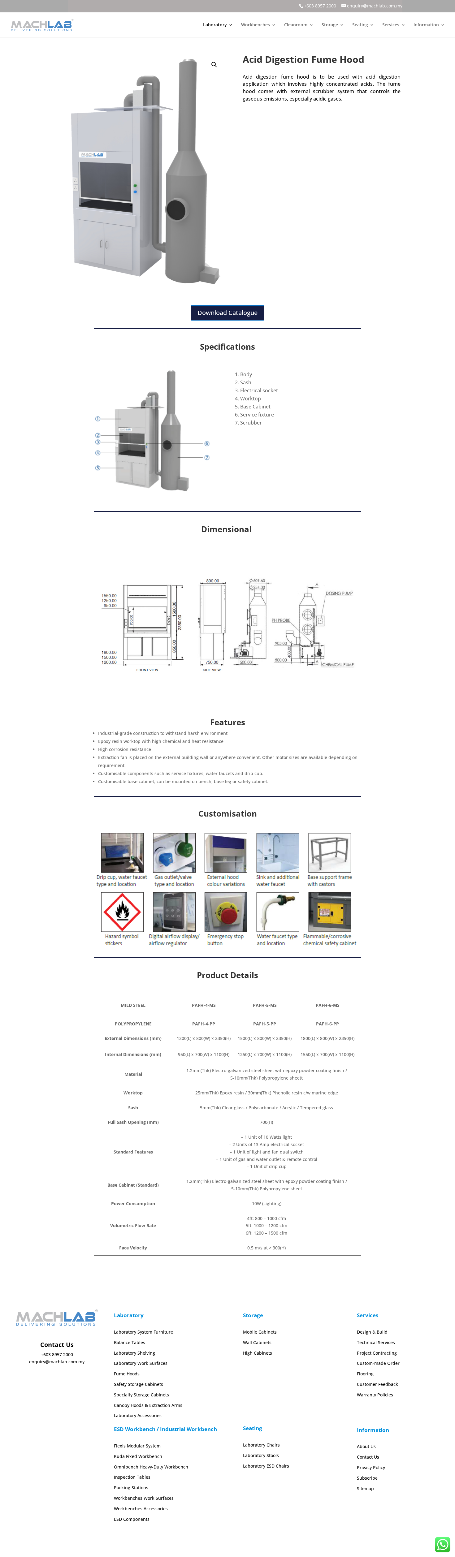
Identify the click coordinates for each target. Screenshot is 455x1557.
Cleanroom (295, 25)
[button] (214, 64)
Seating (360, 25)
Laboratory (215, 25)
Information (426, 25)
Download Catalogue (227, 312)
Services (390, 25)
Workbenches (255, 25)
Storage (330, 25)
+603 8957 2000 (320, 6)
